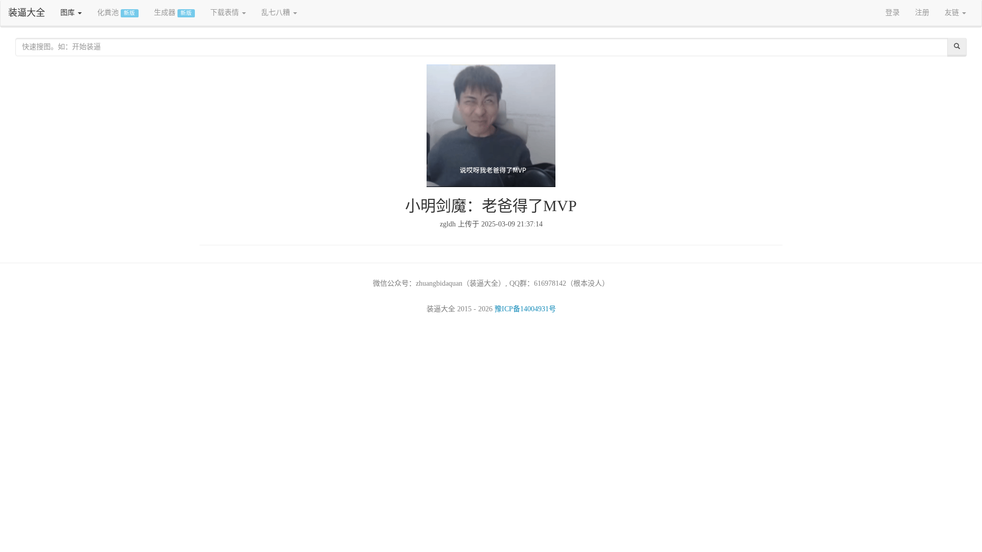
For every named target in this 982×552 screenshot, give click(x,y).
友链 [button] (953, 12)
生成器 (173, 12)
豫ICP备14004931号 (525, 309)
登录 (892, 12)
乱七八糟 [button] (276, 12)
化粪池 (116, 12)
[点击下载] (491, 125)
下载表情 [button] (225, 12)
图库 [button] (68, 12)
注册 (922, 12)
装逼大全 (26, 13)
